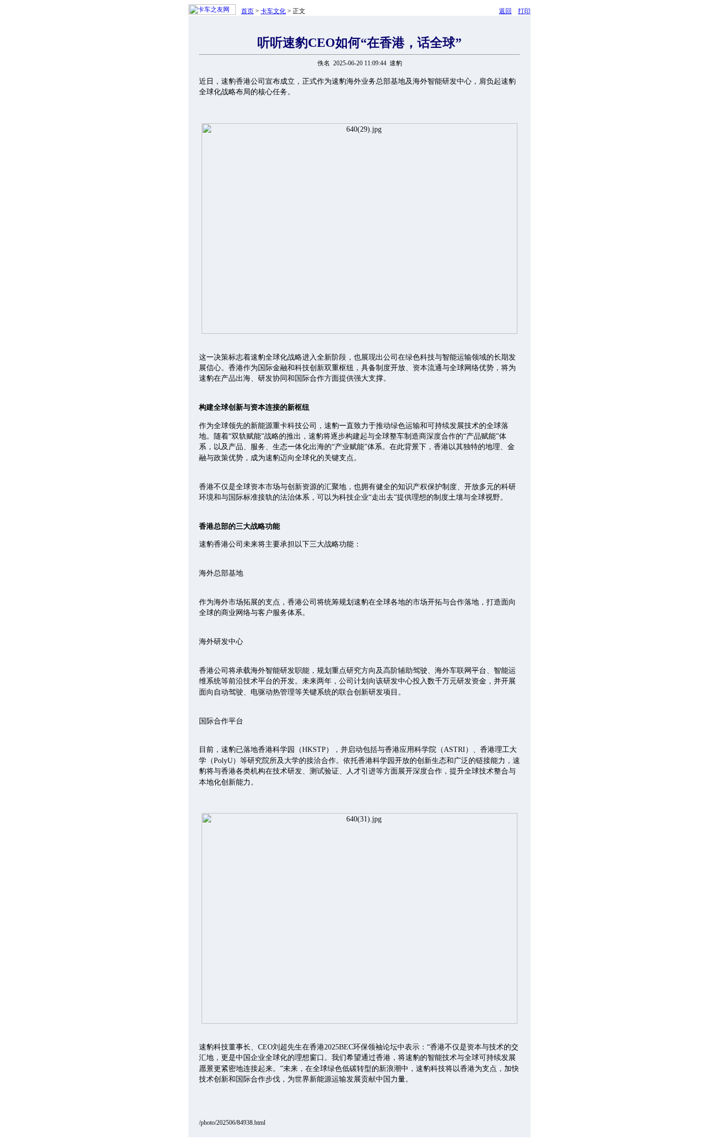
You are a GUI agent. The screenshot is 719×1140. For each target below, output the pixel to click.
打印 (524, 11)
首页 (247, 11)
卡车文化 (273, 11)
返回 (505, 11)
